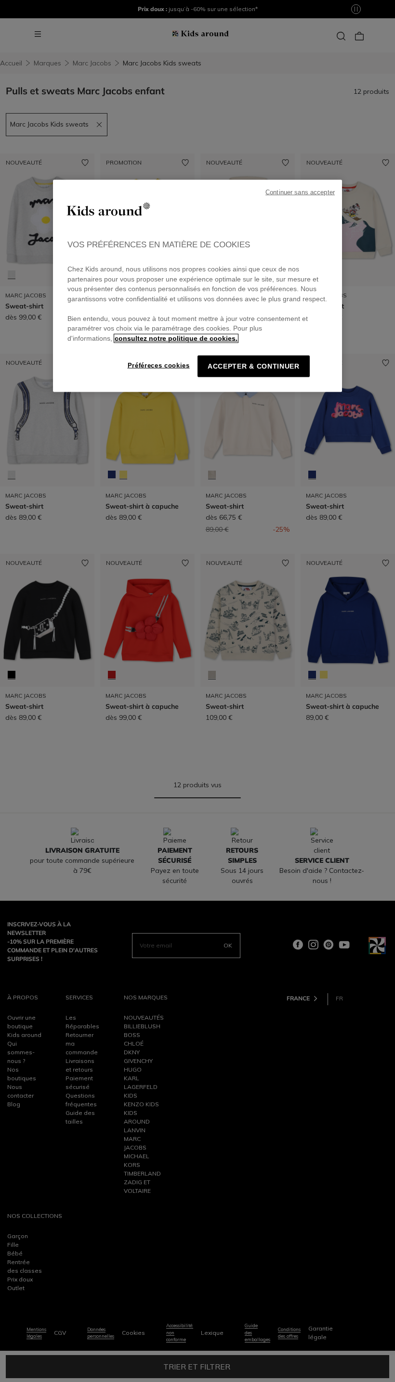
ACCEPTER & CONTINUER (254, 366)
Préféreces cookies (159, 365)
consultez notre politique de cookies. (176, 338)
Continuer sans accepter (300, 192)
